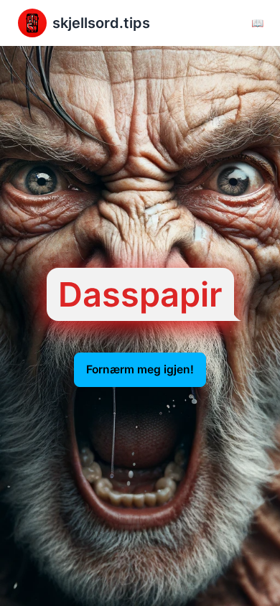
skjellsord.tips (101, 23)
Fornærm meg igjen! (140, 370)
